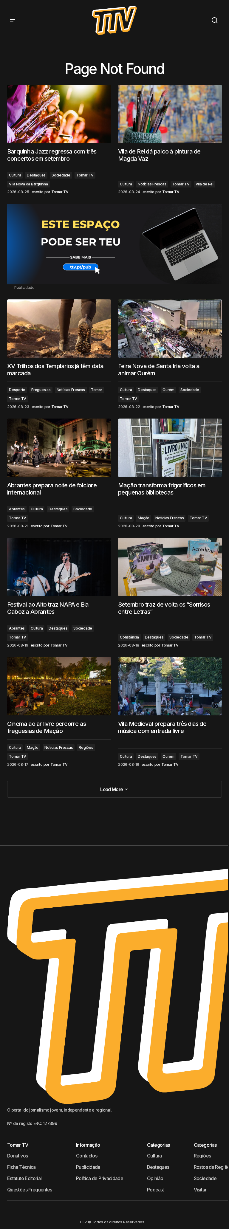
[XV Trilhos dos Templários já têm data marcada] (59, 328)
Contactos (86, 1156)
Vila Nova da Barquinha (28, 184)
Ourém (168, 390)
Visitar (200, 1190)
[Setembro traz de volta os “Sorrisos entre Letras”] (170, 567)
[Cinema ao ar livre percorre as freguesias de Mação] (59, 686)
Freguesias (41, 390)
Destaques (36, 175)
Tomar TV (85, 175)
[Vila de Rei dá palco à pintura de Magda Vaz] (170, 114)
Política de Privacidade (99, 1178)
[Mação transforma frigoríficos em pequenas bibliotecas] (170, 448)
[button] (12, 20)
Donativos (17, 1156)
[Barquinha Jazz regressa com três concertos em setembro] (59, 114)
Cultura (15, 175)
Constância (129, 637)
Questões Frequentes (29, 1190)
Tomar (96, 390)
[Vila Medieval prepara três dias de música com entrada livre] (170, 686)
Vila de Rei (204, 184)
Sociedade (61, 175)
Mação (143, 518)
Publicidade (88, 1167)
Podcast (155, 1190)
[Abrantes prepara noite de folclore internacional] (59, 448)
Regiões (86, 747)
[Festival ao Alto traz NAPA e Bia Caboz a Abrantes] (59, 567)
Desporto (17, 390)
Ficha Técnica (21, 1167)
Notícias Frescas (152, 184)
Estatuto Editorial (24, 1178)
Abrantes (17, 509)
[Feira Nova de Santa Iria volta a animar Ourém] (170, 328)
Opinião (155, 1178)
